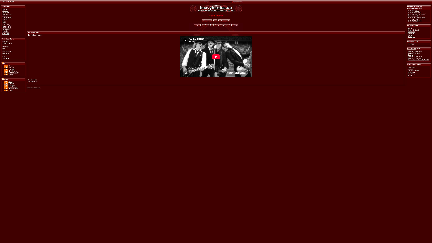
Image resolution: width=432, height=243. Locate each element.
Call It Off (418, 21)
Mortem (410, 35)
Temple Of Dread (413, 30)
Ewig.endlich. (412, 67)
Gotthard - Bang (33, 32)
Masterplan (411, 37)
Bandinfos (5, 24)
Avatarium (5, 58)
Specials (5, 19)
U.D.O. (410, 75)
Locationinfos (6, 26)
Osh (3, 48)
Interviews (410, 41)
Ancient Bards (7, 43)
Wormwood (411, 32)
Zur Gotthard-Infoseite (35, 35)
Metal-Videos (411, 64)
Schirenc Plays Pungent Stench (416, 15)
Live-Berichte (411, 49)
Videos (11, 74)
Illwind (410, 28)
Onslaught (5, 53)
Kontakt (5, 31)
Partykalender (6, 17)
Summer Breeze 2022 (415, 58)
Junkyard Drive (420, 17)
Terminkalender (13, 73)
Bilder (4, 21)
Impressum (6, 29)
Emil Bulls (411, 44)
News (10, 66)
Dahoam (5, 9)
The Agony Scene (413, 70)
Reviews (410, 26)
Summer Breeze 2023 (415, 56)
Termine (5, 16)
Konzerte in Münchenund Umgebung (414, 7)
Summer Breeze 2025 (415, 51)
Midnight (410, 55)
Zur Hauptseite (32, 81)
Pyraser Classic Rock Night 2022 (418, 60)
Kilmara (410, 69)
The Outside (412, 74)
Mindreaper (411, 72)
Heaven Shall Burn (414, 53)
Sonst (235, 25)
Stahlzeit (418, 12)
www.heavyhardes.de (34, 87)
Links (4, 23)
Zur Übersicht (32, 80)
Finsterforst (411, 33)
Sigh (416, 19)
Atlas (417, 11)
